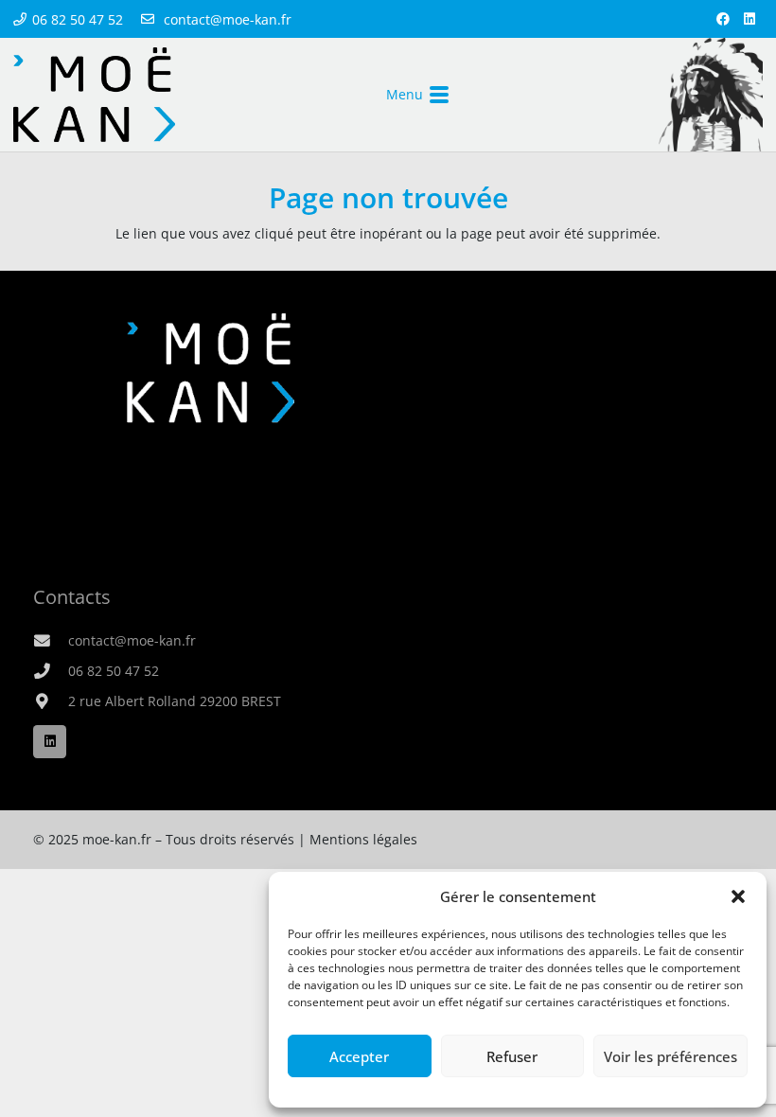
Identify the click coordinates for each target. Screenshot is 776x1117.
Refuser (512, 1056)
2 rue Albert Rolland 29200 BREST (174, 701)
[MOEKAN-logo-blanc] (210, 367)
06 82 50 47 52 (113, 671)
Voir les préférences (670, 1056)
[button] (738, 896)
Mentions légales (363, 839)
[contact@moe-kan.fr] (50, 641)
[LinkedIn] (749, 19)
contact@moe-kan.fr (132, 640)
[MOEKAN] (94, 94)
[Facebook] (723, 19)
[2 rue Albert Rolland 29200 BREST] (50, 702)
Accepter (359, 1056)
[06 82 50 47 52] (50, 672)
